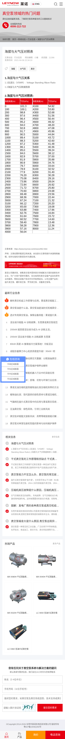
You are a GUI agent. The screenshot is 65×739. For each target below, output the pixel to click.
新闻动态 (22, 39)
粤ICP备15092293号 (32, 727)
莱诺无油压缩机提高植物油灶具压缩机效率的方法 (32, 387)
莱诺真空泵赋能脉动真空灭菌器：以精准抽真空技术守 (33, 358)
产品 (19, 737)
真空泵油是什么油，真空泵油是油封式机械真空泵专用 (33, 308)
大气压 (23, 69)
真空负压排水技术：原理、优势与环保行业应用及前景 (32, 380)
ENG (37, 4)
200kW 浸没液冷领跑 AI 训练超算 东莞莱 (28, 337)
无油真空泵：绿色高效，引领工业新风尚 (27, 409)
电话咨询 (55, 734)
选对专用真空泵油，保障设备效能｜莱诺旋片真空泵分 (33, 315)
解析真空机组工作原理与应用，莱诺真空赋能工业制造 (33, 300)
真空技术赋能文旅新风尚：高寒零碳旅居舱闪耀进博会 (32, 416)
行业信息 (31, 39)
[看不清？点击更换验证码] (29, 708)
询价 (35, 734)
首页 (14, 39)
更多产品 (56, 544)
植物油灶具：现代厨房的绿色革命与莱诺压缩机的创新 (32, 394)
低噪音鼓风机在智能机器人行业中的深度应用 (30, 373)
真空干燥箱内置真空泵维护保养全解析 (26, 365)
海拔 (13, 69)
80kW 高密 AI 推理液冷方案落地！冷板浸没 (29, 344)
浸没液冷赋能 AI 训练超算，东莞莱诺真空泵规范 (32, 322)
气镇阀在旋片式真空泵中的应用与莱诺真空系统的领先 (32, 402)
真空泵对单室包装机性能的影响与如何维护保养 (30, 423)
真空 (33, 69)
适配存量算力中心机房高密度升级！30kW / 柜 (30, 351)
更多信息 (55, 437)
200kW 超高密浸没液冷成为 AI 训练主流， (29, 329)
